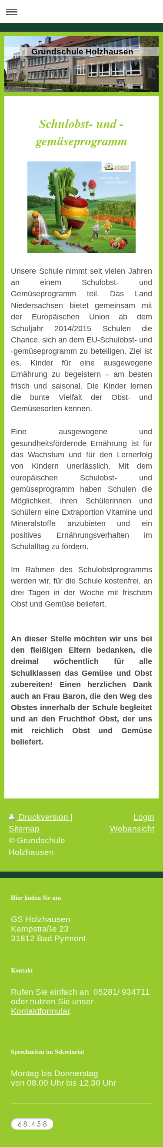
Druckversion (43, 817)
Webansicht (132, 828)
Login (143, 817)
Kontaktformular (40, 1011)
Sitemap (24, 828)
